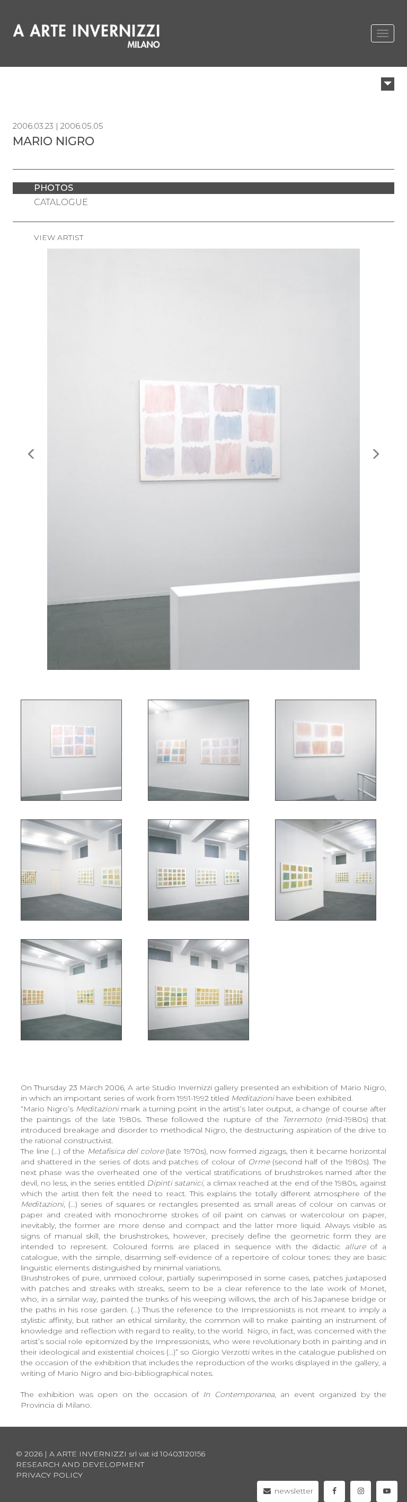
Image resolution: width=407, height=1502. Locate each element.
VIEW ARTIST (58, 237)
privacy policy (49, 1475)
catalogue (61, 202)
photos (53, 188)
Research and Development (80, 1464)
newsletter (292, 1491)
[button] (387, 84)
